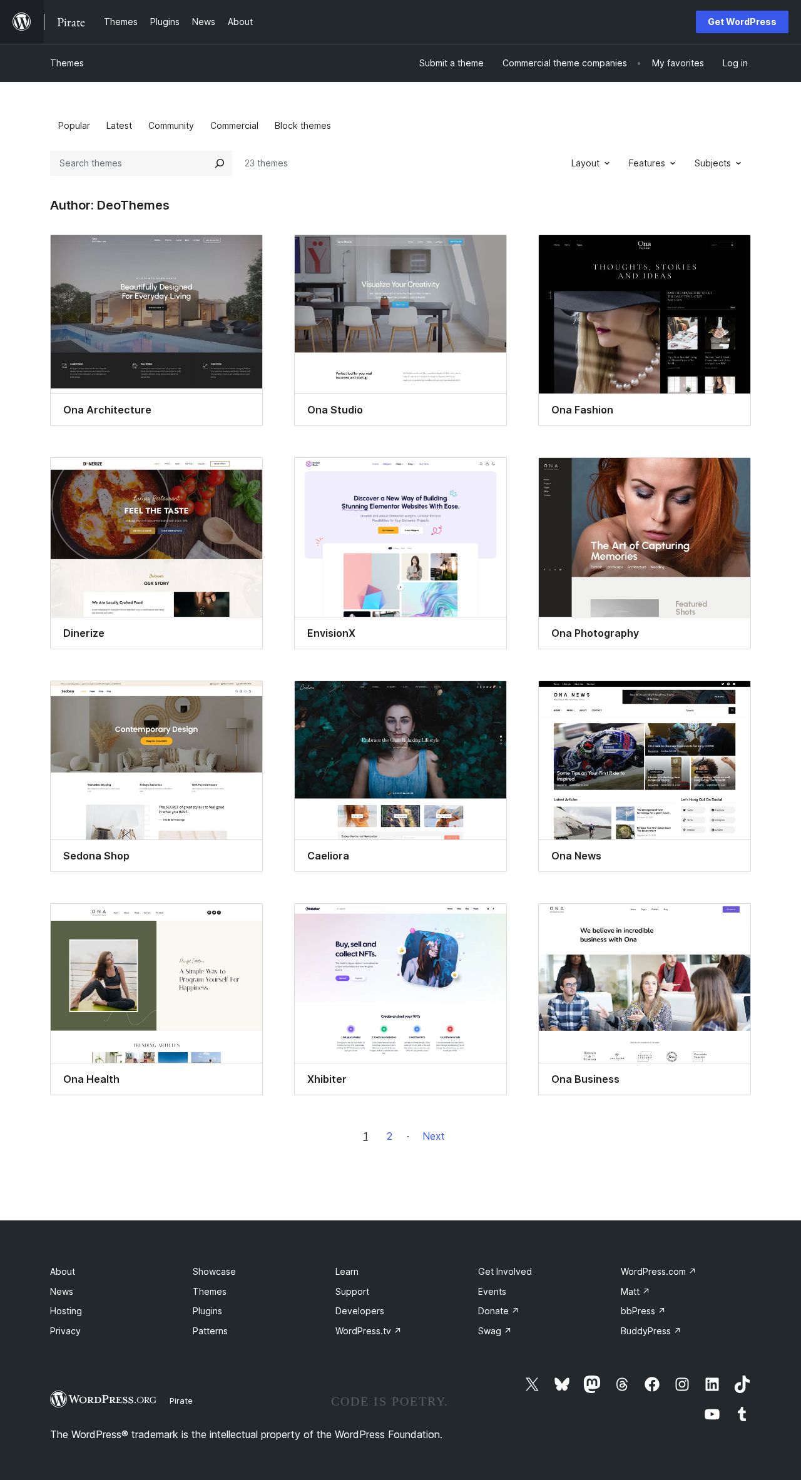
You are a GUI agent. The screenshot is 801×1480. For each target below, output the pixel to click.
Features (647, 163)
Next (433, 1136)
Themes (67, 63)
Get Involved (505, 1271)
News (61, 1291)
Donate (498, 1310)
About (62, 1271)
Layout (585, 163)
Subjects (713, 163)
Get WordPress (742, 21)
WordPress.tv (368, 1330)
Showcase (214, 1271)
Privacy (65, 1330)
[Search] (219, 163)
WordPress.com (658, 1271)
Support (352, 1291)
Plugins (207, 1310)
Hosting (66, 1310)
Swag (495, 1330)
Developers (359, 1310)
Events (492, 1291)
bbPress (643, 1310)
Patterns (210, 1330)
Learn (347, 1271)
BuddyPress (651, 1330)
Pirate (181, 1401)
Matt (635, 1291)
